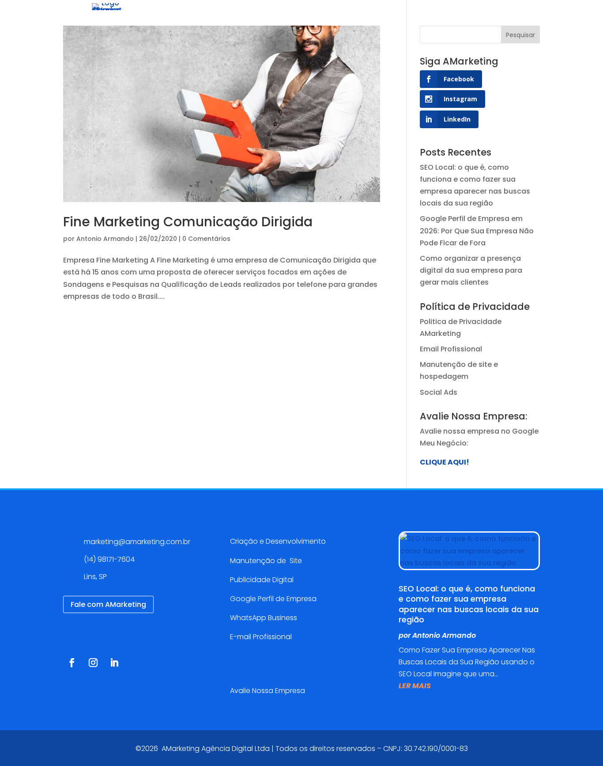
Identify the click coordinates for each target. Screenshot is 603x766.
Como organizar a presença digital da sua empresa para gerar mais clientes (471, 270)
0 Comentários (206, 238)
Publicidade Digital (262, 580)
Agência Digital (210, 19)
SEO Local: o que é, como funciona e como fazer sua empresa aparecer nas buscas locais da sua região (469, 604)
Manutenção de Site (266, 561)
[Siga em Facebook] (72, 662)
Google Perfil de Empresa (273, 599)
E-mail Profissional (262, 637)
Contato (472, 19)
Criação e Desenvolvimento (278, 541)
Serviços (265, 19)
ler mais (415, 686)
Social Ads (438, 392)
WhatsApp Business (263, 618)
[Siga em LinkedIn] (114, 662)
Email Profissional (451, 349)
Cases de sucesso (336, 19)
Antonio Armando (105, 238)
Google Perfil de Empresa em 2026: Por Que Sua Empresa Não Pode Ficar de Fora (477, 230)
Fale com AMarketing (108, 604)
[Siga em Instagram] (93, 662)
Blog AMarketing (413, 19)
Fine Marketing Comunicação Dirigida (188, 221)
